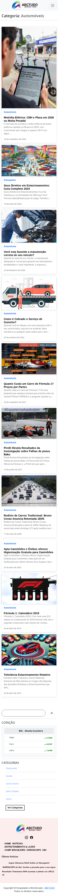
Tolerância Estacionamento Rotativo (27, 674)
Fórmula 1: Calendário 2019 (21, 613)
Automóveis (10, 112)
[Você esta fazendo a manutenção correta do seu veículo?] (29, 225)
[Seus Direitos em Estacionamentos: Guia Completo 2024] (29, 160)
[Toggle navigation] (52, 5)
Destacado (11, 768)
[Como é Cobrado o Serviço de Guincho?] (29, 292)
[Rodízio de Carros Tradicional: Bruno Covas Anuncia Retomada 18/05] (29, 490)
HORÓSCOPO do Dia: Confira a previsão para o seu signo (29, 867)
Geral (8, 798)
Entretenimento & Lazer (20, 847)
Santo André (12, 783)
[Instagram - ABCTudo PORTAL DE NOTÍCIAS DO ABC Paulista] (26, 837)
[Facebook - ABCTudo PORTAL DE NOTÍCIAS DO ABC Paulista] (31, 837)
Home (8, 843)
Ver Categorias (15, 807)
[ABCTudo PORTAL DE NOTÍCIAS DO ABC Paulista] (25, 5)
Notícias (17, 843)
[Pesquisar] (51, 713)
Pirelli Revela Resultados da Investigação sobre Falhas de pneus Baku (27, 451)
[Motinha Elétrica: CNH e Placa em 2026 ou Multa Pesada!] (29, 67)
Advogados (10, 180)
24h (44, 850)
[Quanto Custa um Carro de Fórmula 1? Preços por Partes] (29, 358)
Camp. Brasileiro (15, 850)
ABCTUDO (50, 887)
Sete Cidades (12, 791)
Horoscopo (34, 850)
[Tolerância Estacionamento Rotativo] (29, 649)
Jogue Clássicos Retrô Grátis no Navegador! (29, 863)
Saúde (9, 775)
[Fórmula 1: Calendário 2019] (29, 588)
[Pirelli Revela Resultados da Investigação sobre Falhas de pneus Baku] (29, 423)
